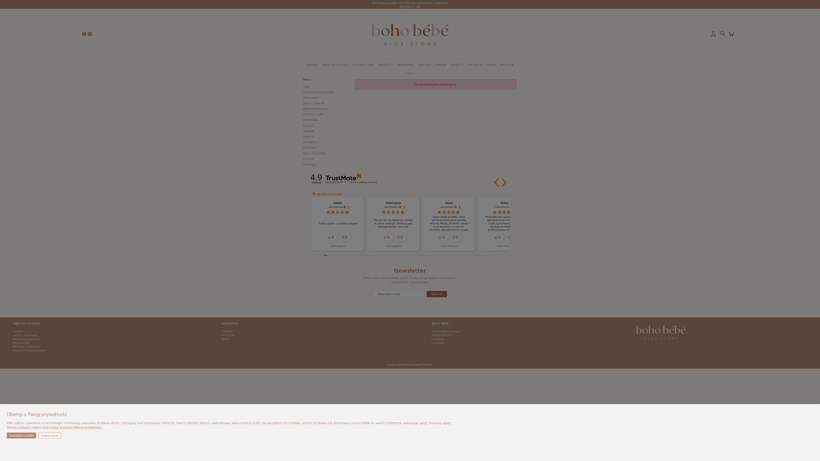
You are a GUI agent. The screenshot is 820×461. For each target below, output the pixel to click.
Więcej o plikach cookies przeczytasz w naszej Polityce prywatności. (55, 427)
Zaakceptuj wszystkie (21, 435)
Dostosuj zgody (50, 435)
